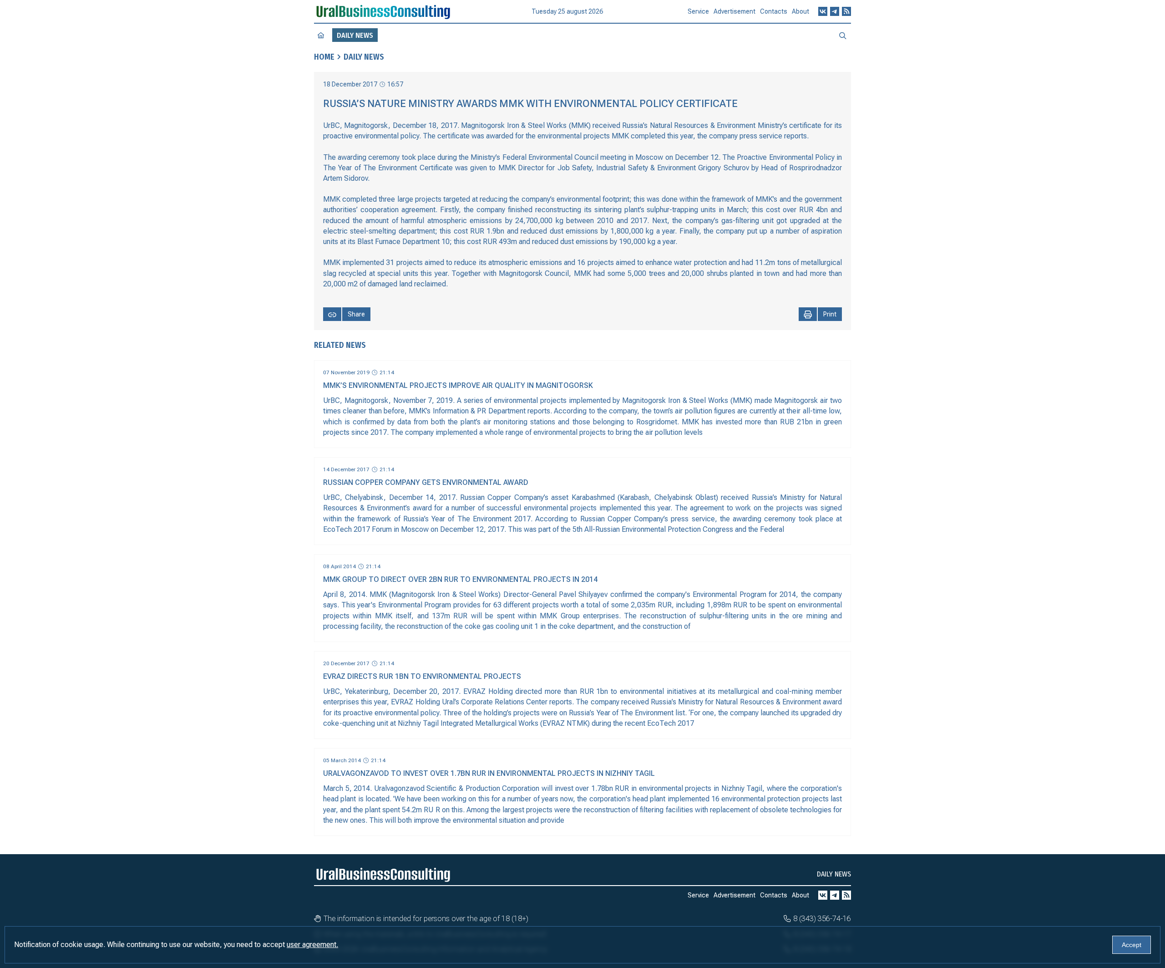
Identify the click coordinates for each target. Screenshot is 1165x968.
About (800, 11)
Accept (1131, 944)
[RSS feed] (846, 11)
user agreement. (312, 944)
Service (698, 11)
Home (324, 57)
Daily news (364, 57)
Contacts (773, 11)
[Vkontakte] (822, 11)
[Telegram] (834, 11)
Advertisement (734, 11)
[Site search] (843, 35)
